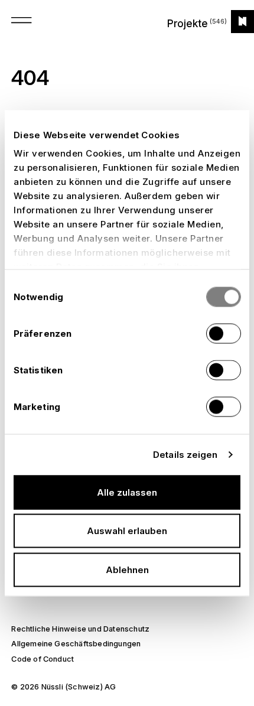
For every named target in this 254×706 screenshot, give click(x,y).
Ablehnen (127, 569)
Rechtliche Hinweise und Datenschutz (80, 628)
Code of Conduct (42, 659)
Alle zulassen (127, 491)
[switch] (223, 333)
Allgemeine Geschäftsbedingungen (76, 643)
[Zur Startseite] (242, 21)
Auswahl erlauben (127, 530)
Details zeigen (185, 454)
